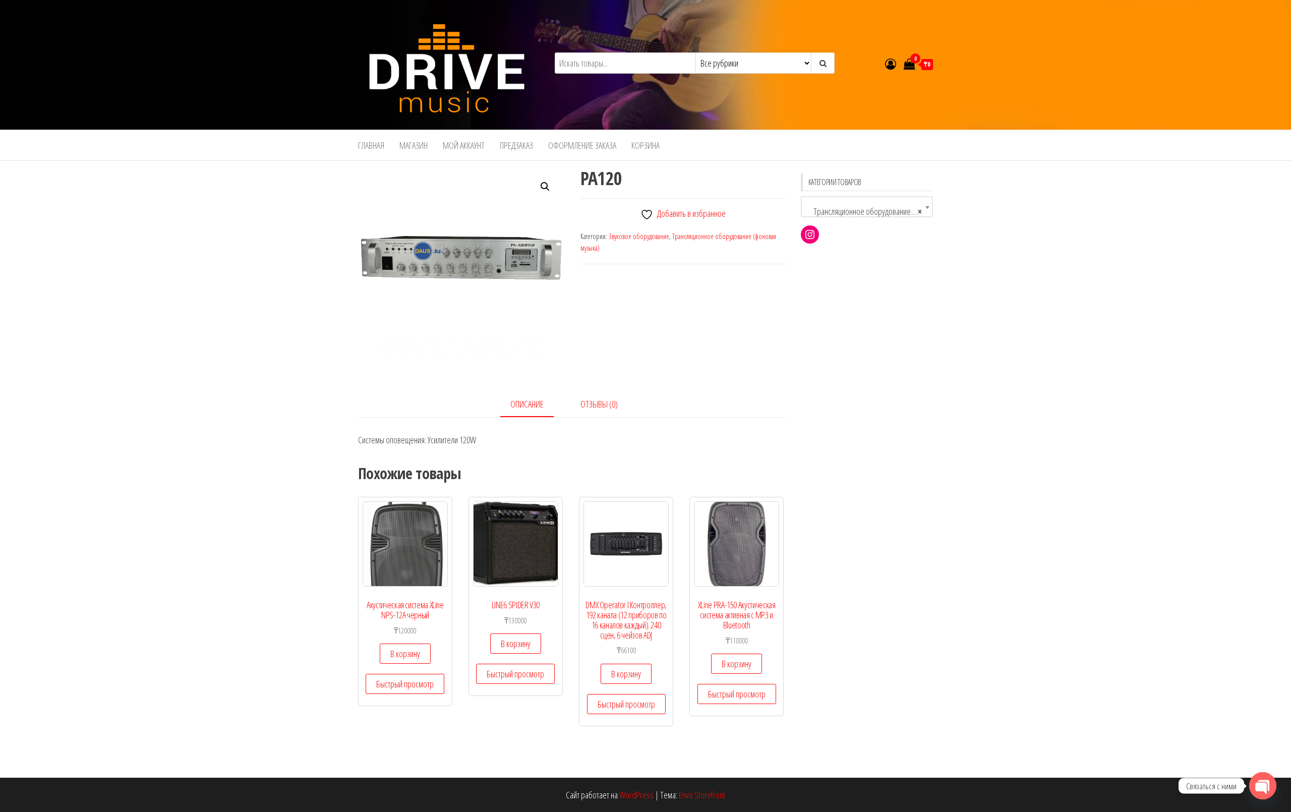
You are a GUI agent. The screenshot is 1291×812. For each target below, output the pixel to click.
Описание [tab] (527, 404)
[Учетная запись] (890, 63)
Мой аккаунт (464, 145)
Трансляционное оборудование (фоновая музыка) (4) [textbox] (869, 211)
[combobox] (867, 206)
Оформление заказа (582, 145)
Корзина (645, 145)
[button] (545, 187)
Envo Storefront (702, 795)
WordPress (636, 795)
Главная (371, 145)
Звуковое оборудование (639, 236)
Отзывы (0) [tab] (599, 404)
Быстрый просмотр (405, 684)
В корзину (405, 654)
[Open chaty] (1262, 785)
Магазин (413, 145)
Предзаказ (516, 145)
